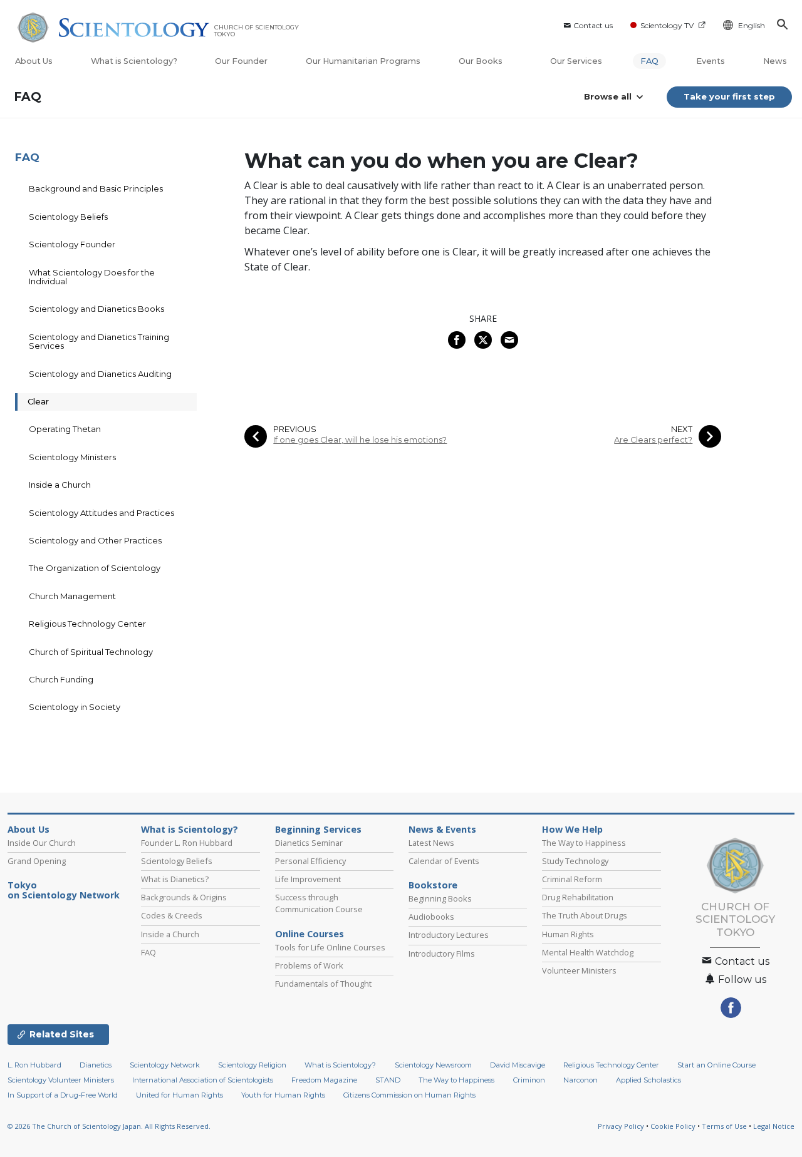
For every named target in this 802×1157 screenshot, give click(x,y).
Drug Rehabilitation (577, 897)
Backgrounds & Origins (184, 897)
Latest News (431, 842)
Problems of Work (309, 965)
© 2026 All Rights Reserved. (109, 1126)
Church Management (72, 596)
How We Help (572, 830)
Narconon (580, 1080)
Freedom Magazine (324, 1080)
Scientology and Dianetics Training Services (99, 341)
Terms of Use (724, 1126)
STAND (387, 1080)
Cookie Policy (672, 1126)
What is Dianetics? (175, 879)
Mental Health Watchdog (587, 952)
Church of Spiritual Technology (91, 652)
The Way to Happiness (584, 842)
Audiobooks (431, 916)
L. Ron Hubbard (34, 1065)
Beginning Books (440, 898)
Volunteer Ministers (579, 970)
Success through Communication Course (319, 903)
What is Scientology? (134, 61)
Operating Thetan (65, 429)
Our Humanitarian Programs (363, 61)
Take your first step (729, 96)
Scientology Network (165, 1065)
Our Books (481, 61)
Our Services (576, 61)
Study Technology (575, 860)
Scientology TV (667, 25)
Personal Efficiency (310, 860)
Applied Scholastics (648, 1080)
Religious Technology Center (87, 624)
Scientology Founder (72, 244)
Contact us (593, 25)
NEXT (681, 429)
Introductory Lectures (449, 934)
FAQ (649, 61)
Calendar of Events (444, 860)
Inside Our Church (42, 842)
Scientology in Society (74, 707)
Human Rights (568, 934)
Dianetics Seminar (309, 842)
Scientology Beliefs (68, 217)
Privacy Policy (621, 1126)
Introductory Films (442, 953)
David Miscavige (517, 1065)
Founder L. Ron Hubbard (186, 842)
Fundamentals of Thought (323, 983)
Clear (38, 401)
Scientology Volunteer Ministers (61, 1080)
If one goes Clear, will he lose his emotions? (360, 440)
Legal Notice (773, 1126)
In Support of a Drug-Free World (63, 1095)
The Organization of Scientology (94, 568)
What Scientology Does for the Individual (92, 276)
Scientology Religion (252, 1065)
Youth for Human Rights (283, 1095)
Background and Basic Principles (96, 188)
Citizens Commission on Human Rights (409, 1095)
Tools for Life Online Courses (330, 947)
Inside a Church (60, 485)
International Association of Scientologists (202, 1080)
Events (710, 61)
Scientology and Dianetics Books (96, 309)
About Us (34, 61)
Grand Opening (37, 860)
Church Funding (61, 679)
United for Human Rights (179, 1095)
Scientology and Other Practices (95, 540)
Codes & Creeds (171, 915)
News (775, 61)
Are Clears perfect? (653, 440)
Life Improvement (308, 879)
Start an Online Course (716, 1065)
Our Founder (241, 61)
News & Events (442, 830)
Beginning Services (318, 830)
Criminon (529, 1080)
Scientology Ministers (72, 457)
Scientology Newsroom (433, 1065)
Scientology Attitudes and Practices (101, 513)
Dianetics (96, 1065)
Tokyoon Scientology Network (64, 890)
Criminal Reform (572, 879)
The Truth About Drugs (584, 915)
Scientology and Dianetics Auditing (100, 374)
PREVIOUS (294, 429)
